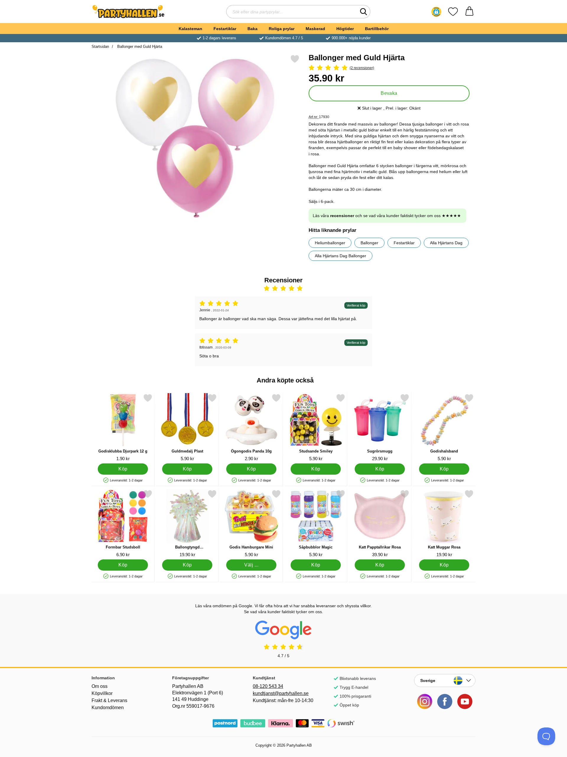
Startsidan (100, 46)
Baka (252, 28)
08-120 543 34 (268, 686)
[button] (436, 12)
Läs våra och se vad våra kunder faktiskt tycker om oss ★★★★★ (387, 215)
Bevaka (389, 93)
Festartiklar (225, 28)
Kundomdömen (108, 707)
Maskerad (315, 28)
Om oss (99, 686)
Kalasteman (190, 28)
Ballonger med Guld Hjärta (139, 46)
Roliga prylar (281, 28)
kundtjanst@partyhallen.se (281, 693)
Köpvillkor (102, 693)
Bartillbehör (377, 28)
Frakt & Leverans (109, 700)
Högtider (345, 28)
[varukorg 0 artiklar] (469, 11)
